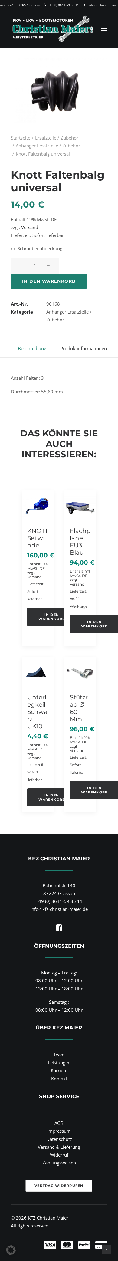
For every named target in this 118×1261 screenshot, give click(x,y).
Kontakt (59, 1078)
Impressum (59, 1131)
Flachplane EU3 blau (80, 541)
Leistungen (59, 1062)
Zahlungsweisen (59, 1163)
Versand (29, 227)
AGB (59, 1123)
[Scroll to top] (106, 1249)
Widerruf (59, 1155)
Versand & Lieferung (59, 1147)
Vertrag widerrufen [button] (59, 1185)
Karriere (59, 1070)
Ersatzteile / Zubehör (56, 138)
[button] (104, 29)
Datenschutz (59, 1139)
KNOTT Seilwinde (37, 538)
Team (59, 1055)
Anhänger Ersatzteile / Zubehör (48, 146)
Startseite (20, 138)
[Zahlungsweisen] (59, 1240)
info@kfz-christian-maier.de (59, 909)
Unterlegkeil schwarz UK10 (37, 712)
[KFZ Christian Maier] (52, 28)
